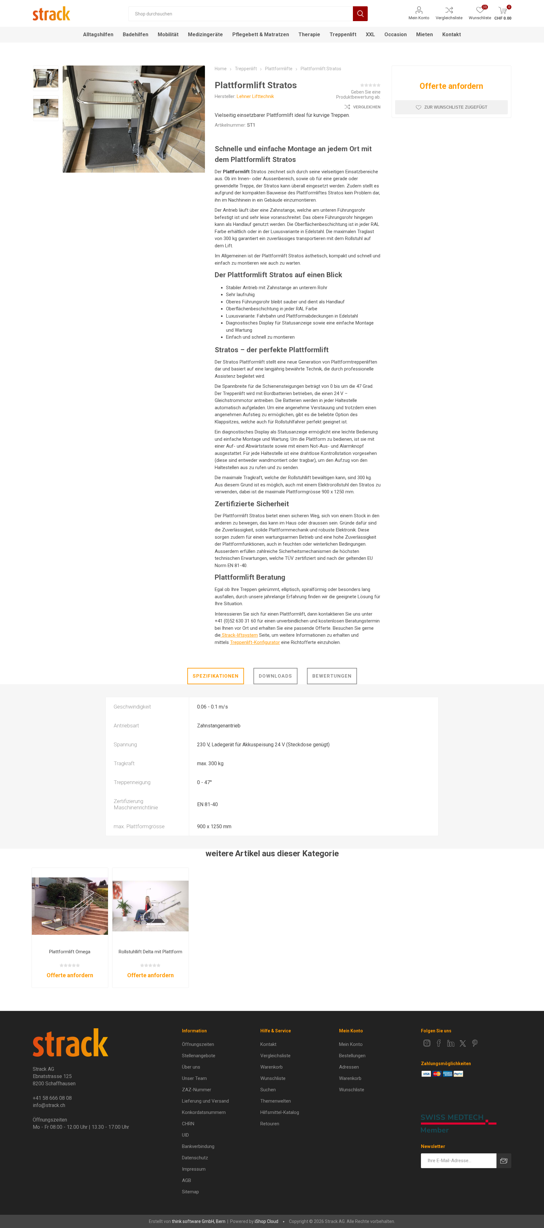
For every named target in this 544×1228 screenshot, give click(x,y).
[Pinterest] (475, 1043)
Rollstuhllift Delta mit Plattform (150, 952)
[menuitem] (216, 1044)
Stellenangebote (198, 1056)
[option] (46, 79)
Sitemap (190, 1192)
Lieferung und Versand (205, 1101)
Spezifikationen (216, 676)
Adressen (349, 1067)
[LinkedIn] (451, 1043)
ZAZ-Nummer (196, 1090)
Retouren (269, 1124)
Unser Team (194, 1078)
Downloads (275, 676)
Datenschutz (195, 1158)
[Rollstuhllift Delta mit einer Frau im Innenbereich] (150, 906)
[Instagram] (427, 1043)
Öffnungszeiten (198, 1044)
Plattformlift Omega (69, 952)
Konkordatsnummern (204, 1112)
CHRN (188, 1124)
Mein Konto (419, 17)
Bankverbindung (198, 1146)
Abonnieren (503, 1160)
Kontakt (268, 1044)
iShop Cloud (266, 1221)
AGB (186, 1180)
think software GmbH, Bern (198, 1221)
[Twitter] (463, 1043)
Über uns (191, 1067)
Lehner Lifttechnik (255, 96)
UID (185, 1135)
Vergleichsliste (449, 17)
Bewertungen (332, 676)
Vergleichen (367, 107)
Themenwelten (275, 1101)
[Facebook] (439, 1043)
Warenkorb (271, 1067)
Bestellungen (352, 1056)
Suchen (360, 13)
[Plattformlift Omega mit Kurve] (70, 906)
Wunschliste (273, 1078)
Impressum (194, 1169)
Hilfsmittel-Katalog (279, 1112)
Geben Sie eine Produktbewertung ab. (358, 94)
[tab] (215, 676)
